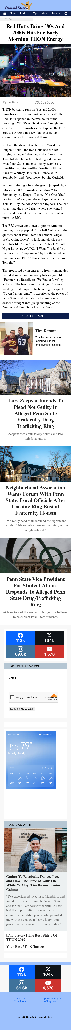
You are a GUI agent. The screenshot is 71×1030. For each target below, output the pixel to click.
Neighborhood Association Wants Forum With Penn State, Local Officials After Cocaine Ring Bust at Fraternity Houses (36, 500)
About (44, 13)
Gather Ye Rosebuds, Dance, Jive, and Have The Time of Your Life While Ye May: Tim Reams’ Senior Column (33, 883)
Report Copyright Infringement (51, 1000)
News (13, 13)
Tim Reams (13, 102)
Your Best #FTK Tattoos (25, 946)
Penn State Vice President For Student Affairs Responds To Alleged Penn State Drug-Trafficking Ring (35, 591)
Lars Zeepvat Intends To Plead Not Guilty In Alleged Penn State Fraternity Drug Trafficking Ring (35, 413)
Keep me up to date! (22, 708)
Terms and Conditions (20, 1000)
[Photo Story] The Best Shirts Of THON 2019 (31, 937)
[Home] (18, 8)
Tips (35, 13)
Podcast (25, 13)
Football (56, 13)
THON (9, 19)
